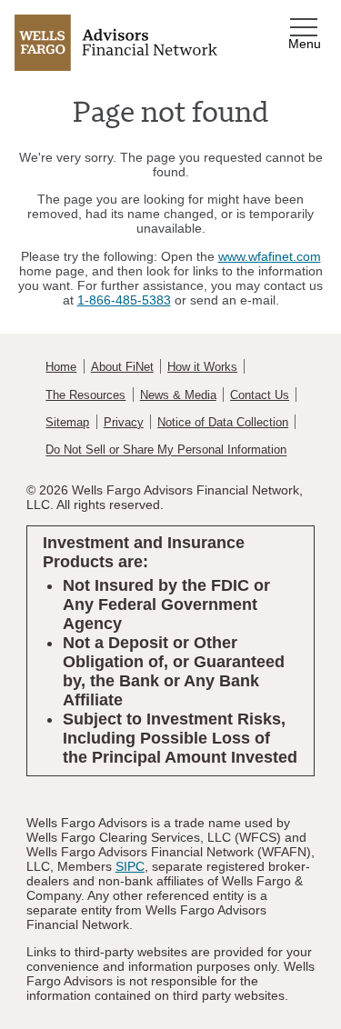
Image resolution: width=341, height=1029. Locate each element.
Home (60, 367)
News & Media (178, 395)
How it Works (202, 367)
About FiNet (122, 367)
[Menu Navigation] (306, 27)
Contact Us (259, 395)
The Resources (85, 395)
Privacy (124, 422)
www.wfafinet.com (269, 256)
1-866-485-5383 (124, 300)
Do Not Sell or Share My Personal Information (165, 451)
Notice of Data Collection (222, 422)
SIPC (130, 866)
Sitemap (67, 422)
